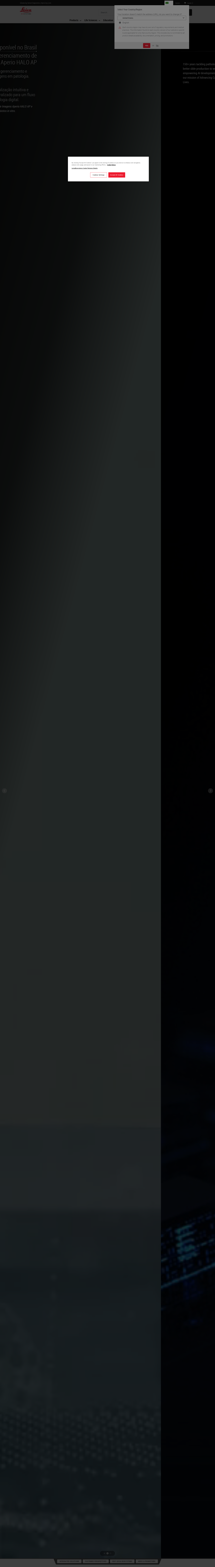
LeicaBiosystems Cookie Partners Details (85, 168)
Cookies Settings (98, 175)
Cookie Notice (111, 165)
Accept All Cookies (116, 175)
